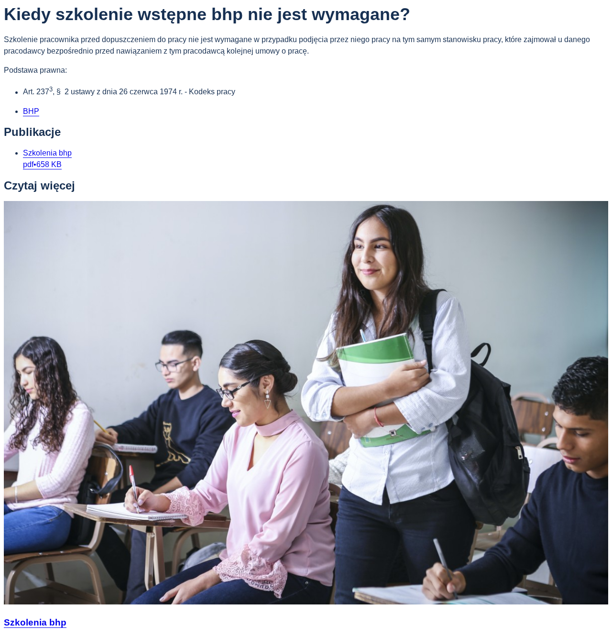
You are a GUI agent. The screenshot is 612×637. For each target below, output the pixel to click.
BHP (31, 111)
